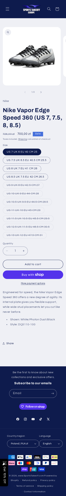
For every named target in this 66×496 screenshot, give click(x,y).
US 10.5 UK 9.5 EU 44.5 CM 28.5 (29, 202)
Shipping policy (45, 486)
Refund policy (29, 480)
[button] (7, 9)
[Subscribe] (52, 393)
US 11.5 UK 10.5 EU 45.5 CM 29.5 (30, 219)
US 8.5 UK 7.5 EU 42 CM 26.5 (25, 176)
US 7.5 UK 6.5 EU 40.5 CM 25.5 (26, 160)
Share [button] (10, 343)
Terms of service (25, 486)
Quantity (8, 243)
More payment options (33, 283)
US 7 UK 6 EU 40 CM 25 (22, 152)
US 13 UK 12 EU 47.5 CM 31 (27, 236)
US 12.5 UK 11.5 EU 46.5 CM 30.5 (30, 227)
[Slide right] (41, 92)
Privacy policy (47, 480)
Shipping (22, 139)
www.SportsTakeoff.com (31, 476)
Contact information (34, 492)
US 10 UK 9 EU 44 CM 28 (25, 194)
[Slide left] (25, 92)
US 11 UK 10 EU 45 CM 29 (25, 211)
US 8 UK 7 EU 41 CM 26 (22, 168)
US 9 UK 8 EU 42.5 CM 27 (25, 186)
